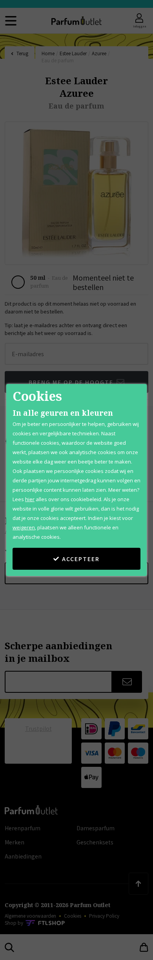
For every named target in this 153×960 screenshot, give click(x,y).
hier (30, 499)
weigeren (24, 527)
